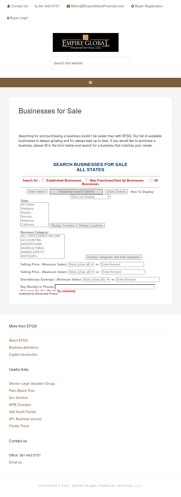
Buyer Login (18, 17)
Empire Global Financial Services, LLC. (107, 486)
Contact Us (19, 6)
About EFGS (18, 340)
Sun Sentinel (18, 397)
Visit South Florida (22, 411)
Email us (15, 462)
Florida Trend (19, 425)
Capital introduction (23, 354)
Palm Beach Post (21, 390)
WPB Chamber (20, 404)
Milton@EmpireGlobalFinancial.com (97, 6)
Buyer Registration (148, 6)
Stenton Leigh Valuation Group (32, 383)
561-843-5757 (48, 6)
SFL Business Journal (25, 418)
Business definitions (23, 347)
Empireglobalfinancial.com (90, 42)
